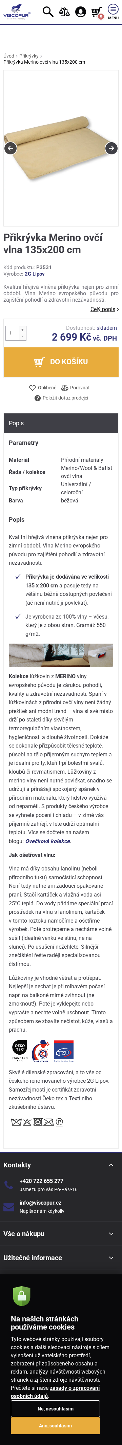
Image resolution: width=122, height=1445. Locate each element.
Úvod (8, 56)
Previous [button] (10, 148)
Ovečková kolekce (47, 841)
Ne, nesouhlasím (56, 1408)
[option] (61, 148)
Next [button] (111, 148)
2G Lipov (35, 274)
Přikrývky (29, 56)
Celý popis (102, 309)
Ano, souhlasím (55, 1425)
